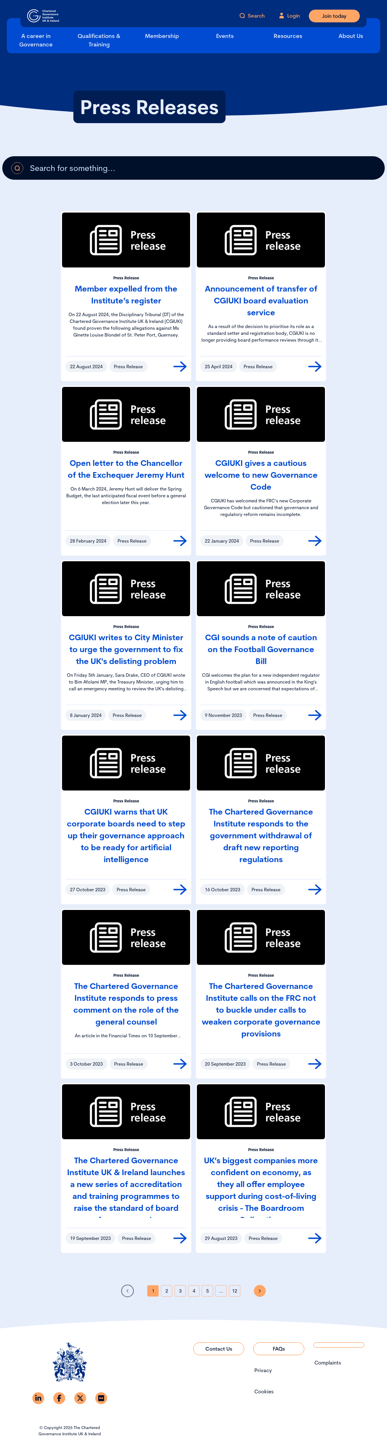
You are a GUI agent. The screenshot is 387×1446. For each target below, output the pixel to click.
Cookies (264, 1391)
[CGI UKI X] (80, 1398)
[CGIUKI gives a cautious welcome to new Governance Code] (315, 541)
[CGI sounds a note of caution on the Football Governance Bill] (315, 715)
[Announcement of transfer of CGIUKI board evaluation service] (315, 366)
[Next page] (260, 1291)
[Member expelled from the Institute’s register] (180, 366)
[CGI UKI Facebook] (59, 1398)
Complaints (327, 1362)
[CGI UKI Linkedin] (38, 1398)
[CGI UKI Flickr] (101, 1398)
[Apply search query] (17, 168)
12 (234, 1291)
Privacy (263, 1370)
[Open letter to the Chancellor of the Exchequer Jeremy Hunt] (180, 541)
